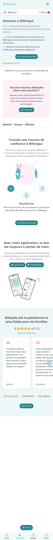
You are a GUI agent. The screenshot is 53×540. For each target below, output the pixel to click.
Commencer (26, 110)
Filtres (44, 12)
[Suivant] (49, 363)
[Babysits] (10, 4)
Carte (28, 527)
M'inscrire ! (26, 406)
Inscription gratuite (26, 56)
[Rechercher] (5, 12)
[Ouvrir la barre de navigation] (47, 3)
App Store (18, 265)
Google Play (36, 265)
